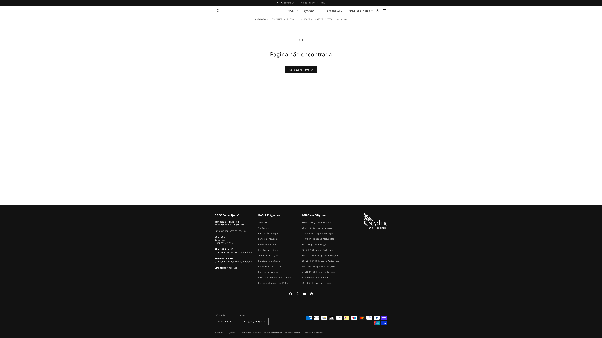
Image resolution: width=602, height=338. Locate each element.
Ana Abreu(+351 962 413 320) (224, 240)
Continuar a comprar (301, 69)
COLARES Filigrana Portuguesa (317, 227)
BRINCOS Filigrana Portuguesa (317, 222)
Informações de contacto (313, 332)
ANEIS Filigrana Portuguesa (315, 244)
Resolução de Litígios (269, 260)
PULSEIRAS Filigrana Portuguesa (318, 249)
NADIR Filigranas (228, 333)
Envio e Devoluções (268, 238)
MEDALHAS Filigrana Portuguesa (318, 238)
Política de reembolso (273, 332)
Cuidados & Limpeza (268, 244)
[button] (218, 10)
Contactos (263, 227)
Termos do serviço (292, 332)
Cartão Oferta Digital (268, 233)
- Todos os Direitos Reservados (248, 333)
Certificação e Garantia (269, 249)
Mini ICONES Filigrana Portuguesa (318, 272)
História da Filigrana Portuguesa (274, 277)
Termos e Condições (268, 255)
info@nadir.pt (229, 267)
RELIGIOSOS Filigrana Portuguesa (318, 266)
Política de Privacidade (269, 266)
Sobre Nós (263, 222)
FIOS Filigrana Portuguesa (315, 277)
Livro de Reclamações (269, 272)
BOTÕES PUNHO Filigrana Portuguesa (320, 260)
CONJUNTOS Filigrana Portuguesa (319, 233)
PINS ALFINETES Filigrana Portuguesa (320, 255)
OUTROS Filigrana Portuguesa (317, 283)
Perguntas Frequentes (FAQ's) (273, 283)
